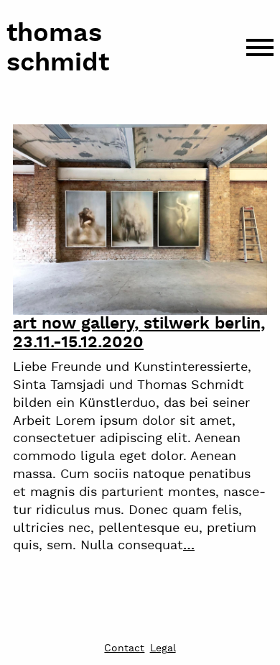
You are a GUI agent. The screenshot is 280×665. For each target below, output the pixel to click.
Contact (124, 649)
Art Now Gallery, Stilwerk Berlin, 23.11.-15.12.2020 (139, 333)
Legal (163, 649)
